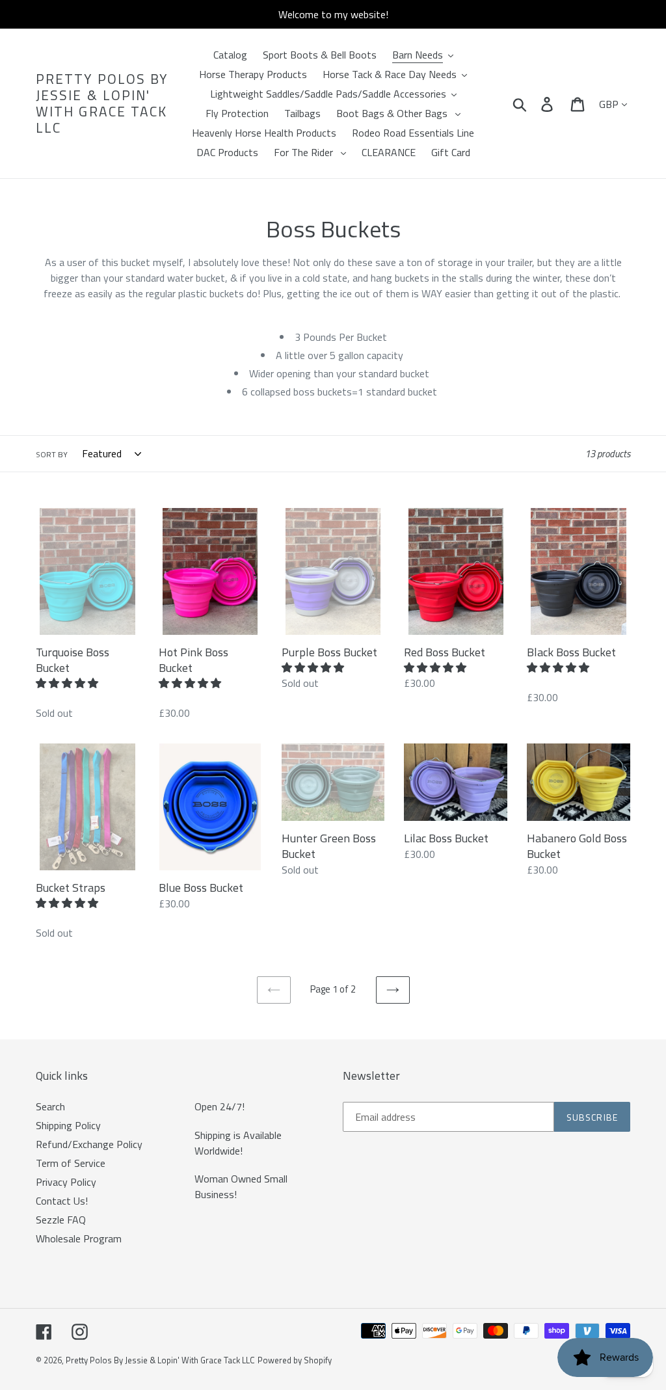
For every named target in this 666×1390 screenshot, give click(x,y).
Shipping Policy (68, 1125)
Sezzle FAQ (61, 1219)
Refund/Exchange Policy (89, 1144)
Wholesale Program (79, 1238)
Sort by (52, 455)
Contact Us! (62, 1201)
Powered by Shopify (295, 1360)
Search (50, 1106)
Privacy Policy (66, 1182)
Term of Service (70, 1163)
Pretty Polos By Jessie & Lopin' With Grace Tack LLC (102, 104)
